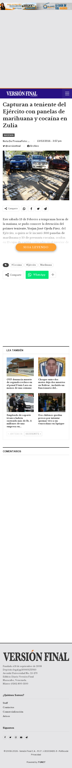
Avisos (6, 716)
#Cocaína (16, 265)
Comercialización (13, 712)
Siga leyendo (36, 247)
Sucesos (8, 135)
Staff (5, 703)
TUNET (42, 762)
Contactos (8, 707)
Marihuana (46, 265)
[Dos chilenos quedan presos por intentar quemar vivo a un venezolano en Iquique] (51, 402)
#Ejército (31, 265)
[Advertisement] (36, 47)
